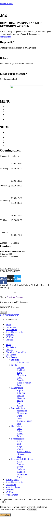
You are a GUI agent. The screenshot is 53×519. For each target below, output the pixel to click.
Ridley (20, 433)
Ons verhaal (11, 109)
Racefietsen (11, 142)
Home (8, 106)
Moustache (22, 375)
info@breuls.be (7, 264)
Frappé (20, 400)
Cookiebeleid (23, 292)
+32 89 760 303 (7, 261)
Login (3, 312)
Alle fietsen (11, 347)
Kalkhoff (21, 370)
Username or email (9, 302)
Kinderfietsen (12, 145)
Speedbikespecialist (14, 114)
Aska (19, 441)
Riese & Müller (24, 383)
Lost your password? (9, 315)
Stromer (20, 454)
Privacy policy (6, 292)
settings (32, 510)
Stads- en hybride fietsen (17, 137)
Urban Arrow (23, 362)
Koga (19, 372)
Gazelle (20, 367)
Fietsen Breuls (6, 3)
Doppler (20, 395)
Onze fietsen (11, 111)
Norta (19, 377)
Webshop (10, 117)
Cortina (20, 464)
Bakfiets (15, 360)
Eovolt (20, 467)
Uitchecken (11, 484)
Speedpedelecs (12, 135)
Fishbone (21, 398)
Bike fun (21, 393)
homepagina (5, 37)
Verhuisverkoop (13, 487)
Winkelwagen (12, 495)
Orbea (19, 418)
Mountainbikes (12, 132)
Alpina (20, 390)
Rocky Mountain (24, 421)
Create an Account (15, 297)
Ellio (19, 444)
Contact (9, 122)
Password (5, 307)
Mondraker (22, 411)
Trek (19, 385)
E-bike (9, 140)
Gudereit (21, 469)
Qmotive (21, 380)
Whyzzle (14, 287)
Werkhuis (10, 119)
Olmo (19, 403)
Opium (20, 449)
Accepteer (5, 515)
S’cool (20, 405)
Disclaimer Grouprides (16, 352)
